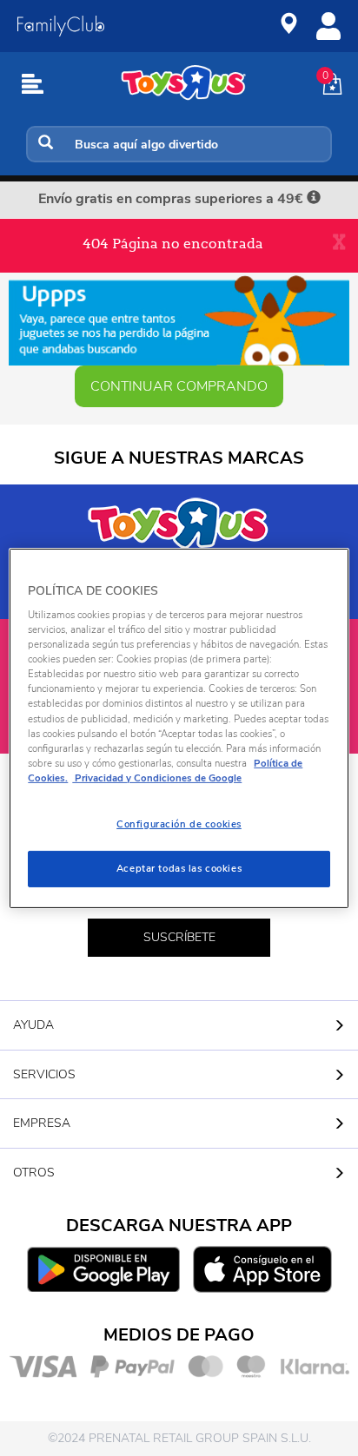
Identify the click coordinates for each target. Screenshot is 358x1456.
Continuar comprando (179, 386)
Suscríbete (179, 937)
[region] (178, 727)
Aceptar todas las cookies (179, 868)
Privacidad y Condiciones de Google (157, 778)
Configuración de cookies (179, 824)
